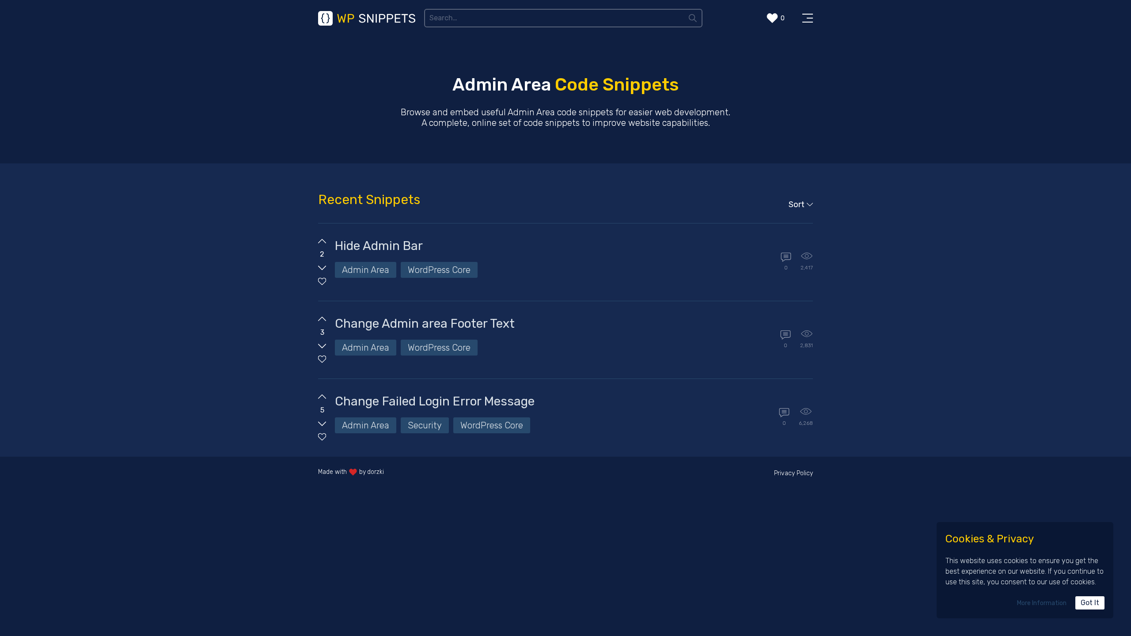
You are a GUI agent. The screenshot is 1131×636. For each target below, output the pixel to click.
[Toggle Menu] (807, 18)
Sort (797, 204)
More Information (1041, 603)
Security (425, 425)
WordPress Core (439, 270)
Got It (1090, 602)
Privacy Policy (793, 473)
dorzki (375, 472)
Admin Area (365, 270)
